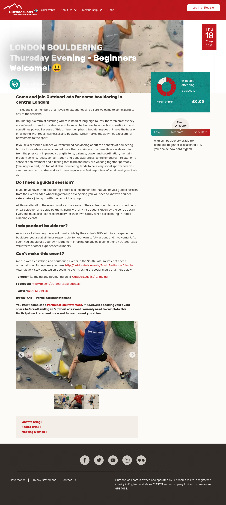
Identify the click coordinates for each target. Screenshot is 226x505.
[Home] (20, 18)
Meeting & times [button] (33, 432)
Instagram (127, 460)
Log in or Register (203, 7)
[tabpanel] (77, 355)
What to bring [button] (31, 422)
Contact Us (69, 480)
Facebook (85, 460)
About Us (66, 9)
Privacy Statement (43, 480)
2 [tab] (77, 385)
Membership (90, 9)
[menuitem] (48, 10)
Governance (18, 480)
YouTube (113, 460)
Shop (111, 9)
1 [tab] (71, 385)
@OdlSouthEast (38, 290)
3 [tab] (82, 385)
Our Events (48, 9)
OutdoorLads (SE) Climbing (90, 276)
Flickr (141, 460)
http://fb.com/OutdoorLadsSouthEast (56, 283)
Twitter (99, 460)
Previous (21, 354)
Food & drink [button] (30, 427)
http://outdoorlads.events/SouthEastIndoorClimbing (100, 265)
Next (132, 354)
